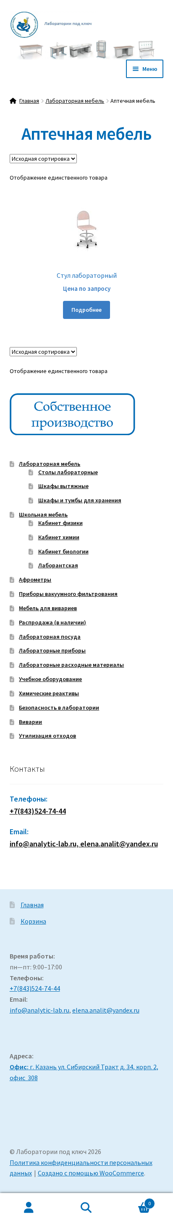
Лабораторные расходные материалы (71, 664)
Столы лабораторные (68, 472)
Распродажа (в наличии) (52, 622)
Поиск (86, 1207)
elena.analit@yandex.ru (105, 1010)
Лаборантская (58, 565)
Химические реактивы (49, 693)
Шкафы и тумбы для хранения (79, 500)
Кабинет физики (60, 523)
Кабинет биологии (63, 551)
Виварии (30, 722)
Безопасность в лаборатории (59, 707)
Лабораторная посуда (50, 636)
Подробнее (86, 309)
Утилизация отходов (47, 735)
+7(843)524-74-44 (38, 811)
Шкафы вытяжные (63, 486)
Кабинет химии (58, 537)
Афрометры (35, 579)
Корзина (33, 921)
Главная (29, 100)
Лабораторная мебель (74, 100)
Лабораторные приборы (52, 650)
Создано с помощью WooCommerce (91, 1173)
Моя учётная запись (29, 1207)
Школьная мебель (43, 514)
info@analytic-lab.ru (39, 1010)
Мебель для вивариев (48, 608)
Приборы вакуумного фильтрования (68, 594)
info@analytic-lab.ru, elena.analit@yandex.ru (84, 844)
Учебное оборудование (50, 679)
